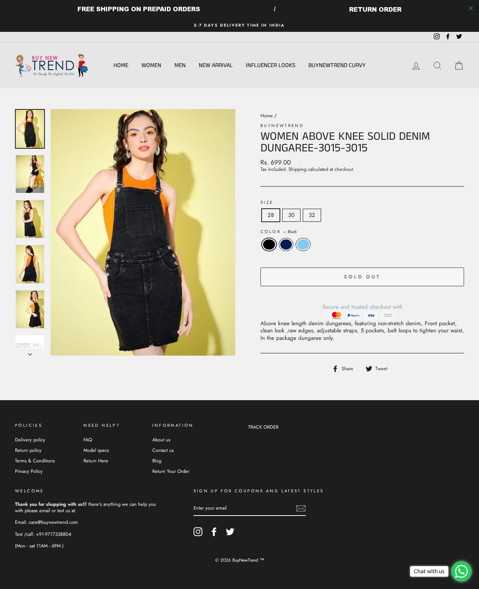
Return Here (95, 460)
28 (271, 215)
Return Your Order (170, 471)
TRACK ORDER (263, 427)
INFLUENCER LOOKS (270, 65)
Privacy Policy (29, 471)
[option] (239, 25)
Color (278, 232)
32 (312, 215)
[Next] (30, 352)
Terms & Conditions (35, 460)
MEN (180, 65)
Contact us (163, 450)
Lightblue (303, 244)
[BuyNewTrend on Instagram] (197, 531)
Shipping (297, 169)
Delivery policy (30, 439)
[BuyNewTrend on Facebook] (214, 531)
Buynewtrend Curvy (337, 65)
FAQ (87, 439)
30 (291, 215)
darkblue (286, 244)
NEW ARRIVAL (216, 65)
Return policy (28, 450)
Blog (156, 460)
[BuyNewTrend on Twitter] (230, 531)
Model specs (96, 450)
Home (120, 65)
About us (161, 439)
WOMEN (151, 65)
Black (269, 244)
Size (267, 202)
